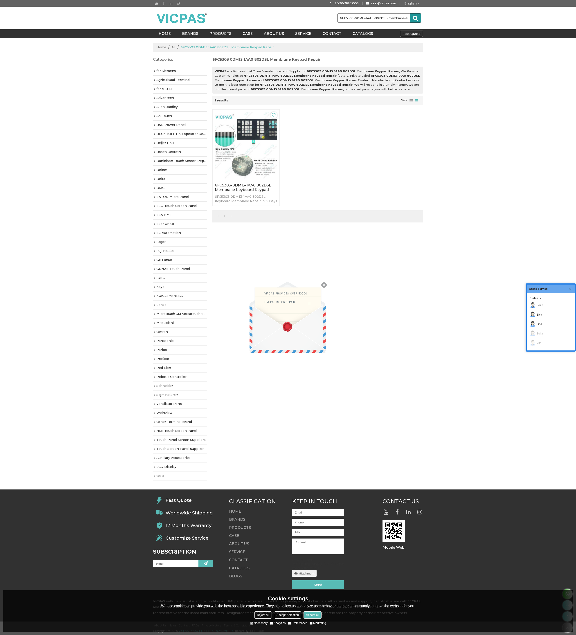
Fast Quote (412, 34)
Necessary (261, 623)
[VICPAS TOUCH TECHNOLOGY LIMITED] (182, 18)
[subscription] (205, 563)
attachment (306, 573)
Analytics (280, 623)
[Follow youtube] (156, 3)
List (411, 100)
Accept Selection (288, 615)
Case (248, 33)
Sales (534, 298)
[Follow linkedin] (171, 3)
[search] (415, 17)
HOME (165, 33)
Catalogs (363, 33)
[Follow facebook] (163, 3)
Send (318, 585)
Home (161, 47)
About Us (274, 33)
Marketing (319, 623)
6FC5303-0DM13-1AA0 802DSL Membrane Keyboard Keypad (243, 187)
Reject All (263, 615)
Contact (332, 33)
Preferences (299, 623)
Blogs (235, 576)
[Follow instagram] (178, 3)
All (173, 47)
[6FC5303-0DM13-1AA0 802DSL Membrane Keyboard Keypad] (246, 145)
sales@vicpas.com (383, 3)
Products (220, 33)
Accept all (312, 615)
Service (303, 33)
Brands (190, 33)
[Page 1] (218, 216)
